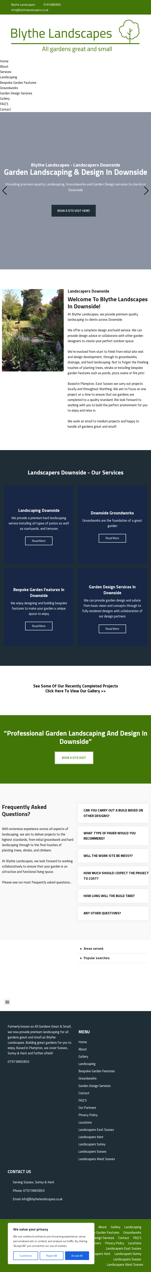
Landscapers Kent (90, 1136)
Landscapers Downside (88, 291)
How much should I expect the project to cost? (116, 875)
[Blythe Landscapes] (75, 36)
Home (4, 61)
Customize (26, 1256)
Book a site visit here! (73, 210)
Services (5, 71)
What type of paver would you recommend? (110, 836)
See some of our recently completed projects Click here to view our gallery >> (75, 688)
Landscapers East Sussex (96, 1129)
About (4, 66)
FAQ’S (4, 103)
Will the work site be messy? (108, 855)
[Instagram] (130, 4)
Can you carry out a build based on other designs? (113, 813)
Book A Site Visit (74, 757)
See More (38, 539)
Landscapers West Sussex (96, 1158)
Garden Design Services (16, 93)
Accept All (77, 1256)
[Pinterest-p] (135, 4)
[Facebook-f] (125, 4)
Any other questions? (102, 913)
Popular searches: (97, 958)
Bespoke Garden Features (18, 82)
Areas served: (94, 948)
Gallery (5, 98)
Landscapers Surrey (91, 1144)
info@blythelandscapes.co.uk (29, 10)
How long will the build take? (109, 895)
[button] (7, 1002)
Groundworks (9, 87)
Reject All (51, 1256)
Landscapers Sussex (92, 1151)
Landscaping (8, 77)
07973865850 (52, 4)
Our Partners (87, 1107)
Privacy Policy (88, 1114)
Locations (85, 1122)
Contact (5, 109)
